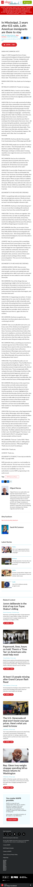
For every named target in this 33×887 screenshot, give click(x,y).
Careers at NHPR (7, 851)
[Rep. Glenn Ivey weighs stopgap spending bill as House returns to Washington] (15, 755)
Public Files (5, 857)
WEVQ (4, 869)
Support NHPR (12, 819)
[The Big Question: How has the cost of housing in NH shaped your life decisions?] (7, 561)
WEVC (4, 861)
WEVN (4, 866)
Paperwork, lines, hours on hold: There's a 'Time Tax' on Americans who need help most (15, 650)
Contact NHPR (6, 845)
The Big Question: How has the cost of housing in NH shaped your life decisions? (21, 562)
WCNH (4, 860)
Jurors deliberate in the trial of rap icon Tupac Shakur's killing (15, 606)
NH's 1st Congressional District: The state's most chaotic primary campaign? (20, 550)
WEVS (4, 870)
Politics (14, 547)
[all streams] (31, 885)
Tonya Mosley (6, 658)
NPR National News (12, 476)
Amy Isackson (7, 517)
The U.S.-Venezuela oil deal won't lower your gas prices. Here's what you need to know (16, 722)
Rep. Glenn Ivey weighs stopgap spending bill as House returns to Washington (15, 769)
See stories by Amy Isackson (10, 520)
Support (27, 2)
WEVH (4, 864)
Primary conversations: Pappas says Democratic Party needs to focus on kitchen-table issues (21, 574)
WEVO (4, 867)
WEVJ (4, 865)
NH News (14, 558)
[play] (2, 885)
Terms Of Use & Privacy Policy (10, 854)
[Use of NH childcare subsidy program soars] (7, 584)
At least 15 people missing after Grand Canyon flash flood (16, 679)
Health (13, 582)
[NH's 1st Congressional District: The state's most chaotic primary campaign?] (7, 549)
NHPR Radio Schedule (8, 848)
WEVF (4, 862)
